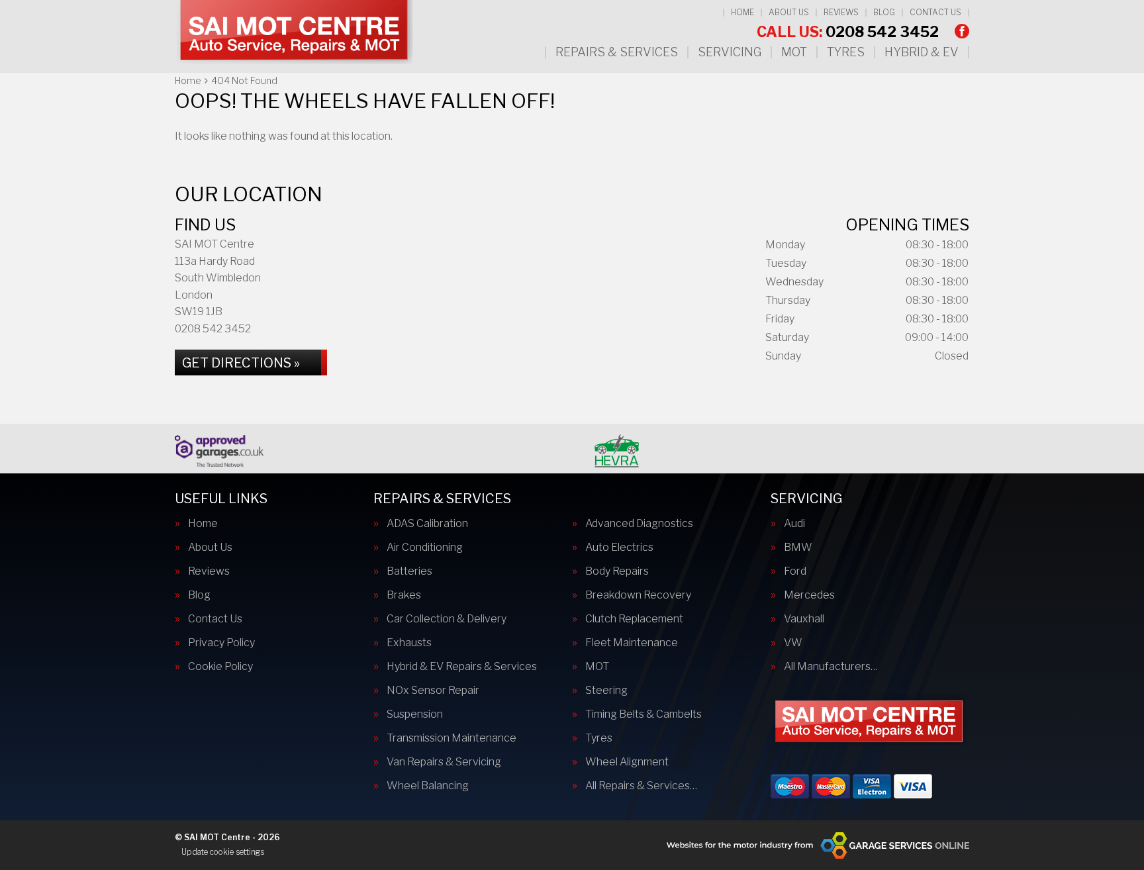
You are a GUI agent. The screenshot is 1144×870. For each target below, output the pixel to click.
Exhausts (409, 643)
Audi (794, 523)
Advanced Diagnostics (639, 523)
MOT (794, 52)
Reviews (841, 12)
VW (793, 643)
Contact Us (935, 12)
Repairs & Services (616, 52)
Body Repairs (617, 571)
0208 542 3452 (848, 31)
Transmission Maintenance (451, 738)
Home (742, 12)
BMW (798, 547)
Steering (606, 690)
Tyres (846, 52)
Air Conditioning (425, 547)
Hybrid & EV (921, 52)
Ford (795, 571)
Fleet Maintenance (631, 643)
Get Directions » (241, 363)
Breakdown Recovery (638, 595)
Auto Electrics (619, 547)
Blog (884, 12)
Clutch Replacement (634, 619)
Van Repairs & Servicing (444, 762)
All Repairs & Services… (641, 786)
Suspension (415, 714)
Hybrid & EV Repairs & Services (462, 666)
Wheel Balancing (428, 786)
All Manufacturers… (831, 666)
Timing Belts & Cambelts (643, 714)
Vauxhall (804, 619)
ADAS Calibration (427, 523)
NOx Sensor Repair (433, 690)
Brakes (404, 595)
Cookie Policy (220, 666)
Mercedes (809, 595)
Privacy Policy (221, 643)
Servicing (729, 52)
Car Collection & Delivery (446, 619)
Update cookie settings (222, 852)
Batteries (409, 571)
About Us (789, 12)
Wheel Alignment (627, 762)
